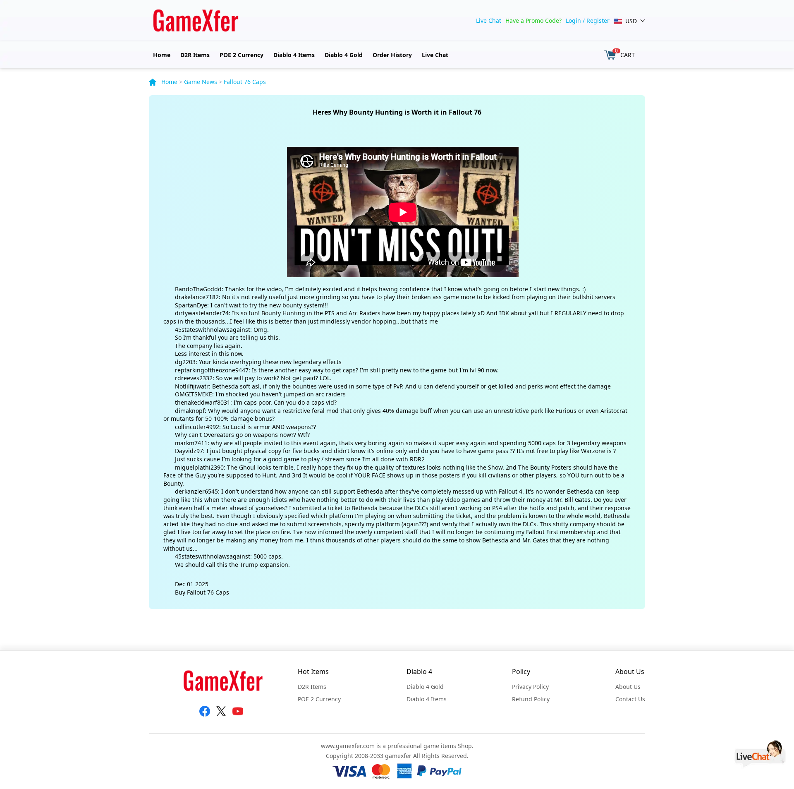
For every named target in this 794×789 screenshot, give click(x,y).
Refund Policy (531, 699)
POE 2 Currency (241, 55)
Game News (200, 82)
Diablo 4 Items (294, 55)
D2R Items (195, 55)
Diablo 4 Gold (344, 55)
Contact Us (630, 699)
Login (573, 20)
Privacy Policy (530, 687)
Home (161, 55)
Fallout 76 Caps (245, 82)
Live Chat (488, 20)
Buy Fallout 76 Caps (202, 592)
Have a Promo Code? (533, 20)
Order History (392, 55)
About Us (628, 687)
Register (598, 20)
